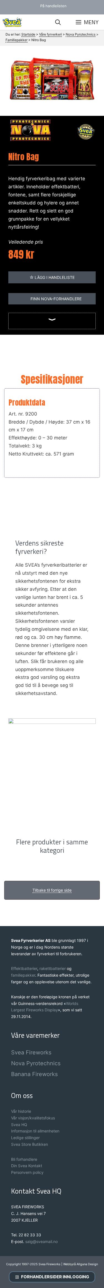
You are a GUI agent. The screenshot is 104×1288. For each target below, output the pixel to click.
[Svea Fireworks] (12, 22)
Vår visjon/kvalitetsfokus (33, 1118)
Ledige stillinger (25, 1137)
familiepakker (23, 975)
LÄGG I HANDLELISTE (54, 277)
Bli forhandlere (24, 1159)
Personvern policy (27, 1172)
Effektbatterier (24, 968)
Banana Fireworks (34, 1074)
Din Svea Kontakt (26, 1165)
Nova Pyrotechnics (35, 1063)
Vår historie (21, 1111)
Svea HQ (19, 1124)
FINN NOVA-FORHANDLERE (55, 298)
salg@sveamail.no (41, 1241)
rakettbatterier (53, 968)
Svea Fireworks (31, 1052)
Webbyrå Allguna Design (80, 1264)
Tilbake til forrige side (52, 890)
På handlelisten (53, 6)
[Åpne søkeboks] (58, 22)
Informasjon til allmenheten (35, 1131)
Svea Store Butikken (29, 1144)
